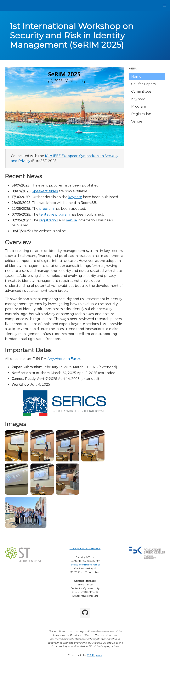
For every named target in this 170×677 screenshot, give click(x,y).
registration (48, 220)
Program (138, 106)
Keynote (138, 99)
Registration (141, 114)
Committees (141, 91)
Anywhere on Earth (63, 359)
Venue (136, 121)
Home (136, 76)
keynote (75, 197)
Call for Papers (143, 84)
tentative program (54, 214)
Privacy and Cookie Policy (85, 548)
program (46, 209)
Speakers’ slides (45, 191)
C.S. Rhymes (94, 655)
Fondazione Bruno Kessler (85, 564)
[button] (164, 5)
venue (71, 220)
